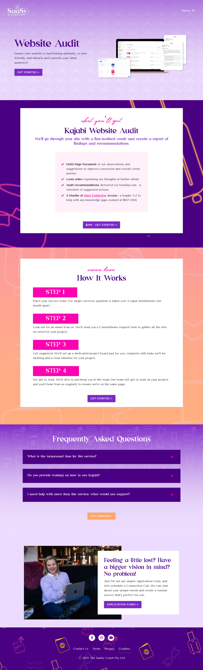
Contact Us (80, 648)
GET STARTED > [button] (28, 72)
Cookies (124, 648)
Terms (96, 648)
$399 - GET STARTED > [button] (101, 224)
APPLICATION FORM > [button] (123, 604)
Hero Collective (95, 195)
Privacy (110, 648)
